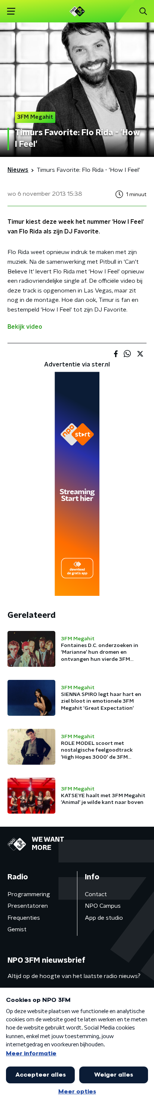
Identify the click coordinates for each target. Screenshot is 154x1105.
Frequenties (23, 918)
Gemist (17, 929)
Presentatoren (27, 906)
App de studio (104, 918)
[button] (11, 11)
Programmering (28, 894)
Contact (96, 894)
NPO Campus (103, 906)
